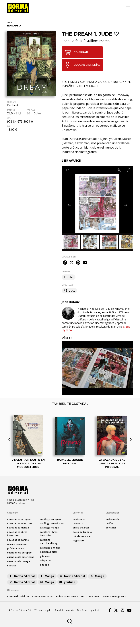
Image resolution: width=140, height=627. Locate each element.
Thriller (69, 277)
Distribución (113, 512)
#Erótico (69, 291)
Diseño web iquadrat (88, 610)
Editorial (78, 512)
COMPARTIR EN (69, 256)
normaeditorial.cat (18, 596)
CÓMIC (10, 23)
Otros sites (13, 590)
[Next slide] (125, 205)
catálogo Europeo (50, 519)
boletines (111, 527)
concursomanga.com (114, 596)
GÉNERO (66, 271)
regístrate (79, 540)
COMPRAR (81, 52)
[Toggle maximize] (128, 170)
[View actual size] (119, 170)
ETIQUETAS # (67, 285)
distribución (113, 519)
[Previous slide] (69, 205)
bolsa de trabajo (82, 532)
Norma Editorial (24, 576)
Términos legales (43, 610)
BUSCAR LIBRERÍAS (87, 64)
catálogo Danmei (50, 547)
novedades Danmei (18, 539)
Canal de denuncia (64, 610)
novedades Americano (20, 523)
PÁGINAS (31, 110)
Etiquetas (45, 560)
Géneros (45, 556)
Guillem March (97, 41)
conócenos (79, 519)
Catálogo (12, 512)
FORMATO (11, 102)
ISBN (9, 118)
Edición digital (48, 551)
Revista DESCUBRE (17, 544)
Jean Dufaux (72, 41)
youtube (69, 582)
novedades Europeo (18, 519)
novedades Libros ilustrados (17, 533)
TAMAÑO (11, 110)
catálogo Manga (49, 527)
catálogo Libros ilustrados (48, 533)
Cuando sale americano (20, 557)
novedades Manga (18, 527)
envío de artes (81, 527)
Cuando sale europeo (19, 552)
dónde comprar (82, 536)
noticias (11, 565)
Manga (49, 576)
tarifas (109, 523)
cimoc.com (92, 596)
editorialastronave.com (69, 596)
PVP (8, 126)
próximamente (15, 548)
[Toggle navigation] (128, 8)
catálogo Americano (51, 523)
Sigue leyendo (96, 328)
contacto (78, 523)
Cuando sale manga (18, 561)
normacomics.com (42, 596)
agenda (44, 564)
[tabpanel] (97, 368)
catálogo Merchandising (49, 541)
